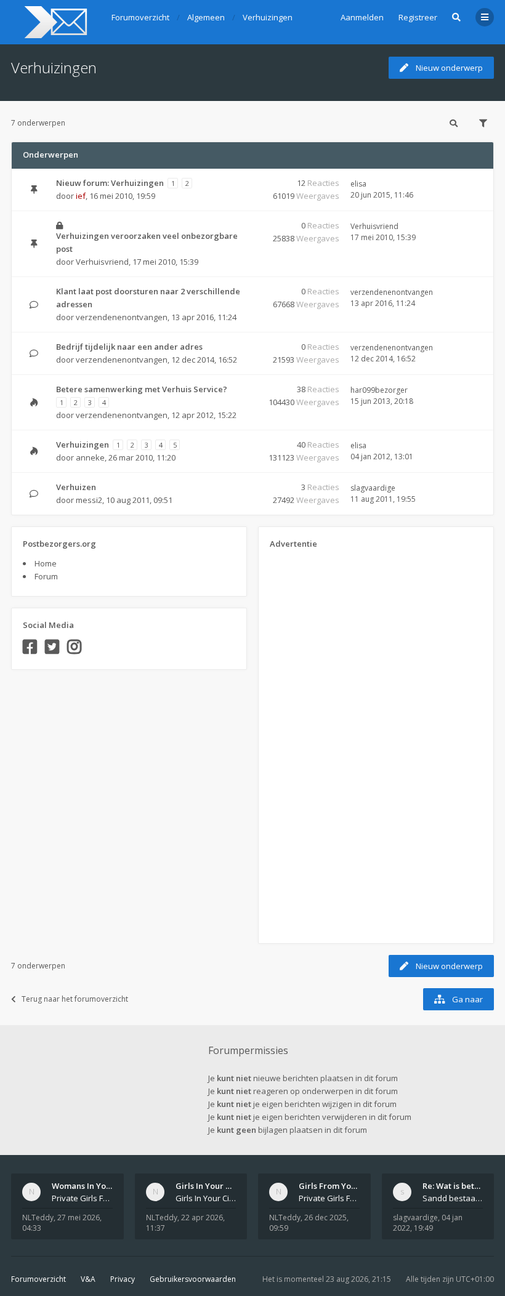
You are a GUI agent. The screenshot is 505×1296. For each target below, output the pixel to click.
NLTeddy (38, 1217)
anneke (90, 457)
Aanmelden (362, 17)
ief (81, 195)
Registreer (417, 17)
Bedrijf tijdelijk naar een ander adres (129, 346)
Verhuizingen (54, 67)
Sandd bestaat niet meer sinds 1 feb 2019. (452, 1198)
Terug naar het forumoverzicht (75, 999)
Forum (46, 576)
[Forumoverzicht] (54, 22)
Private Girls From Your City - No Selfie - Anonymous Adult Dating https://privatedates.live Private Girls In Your (82, 1198)
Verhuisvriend (102, 261)
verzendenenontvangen (122, 317)
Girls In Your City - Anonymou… (235, 1185)
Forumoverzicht (38, 1279)
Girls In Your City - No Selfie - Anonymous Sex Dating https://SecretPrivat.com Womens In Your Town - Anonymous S (206, 1198)
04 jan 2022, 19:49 (428, 1222)
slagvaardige (372, 488)
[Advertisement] (319, 742)
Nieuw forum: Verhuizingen (110, 182)
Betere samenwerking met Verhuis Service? (141, 389)
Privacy (122, 1279)
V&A (88, 1279)
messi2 (89, 499)
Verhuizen (76, 487)
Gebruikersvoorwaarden (193, 1279)
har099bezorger (379, 390)
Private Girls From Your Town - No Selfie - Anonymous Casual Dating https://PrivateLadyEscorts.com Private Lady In (329, 1198)
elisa (358, 184)
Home (45, 563)
